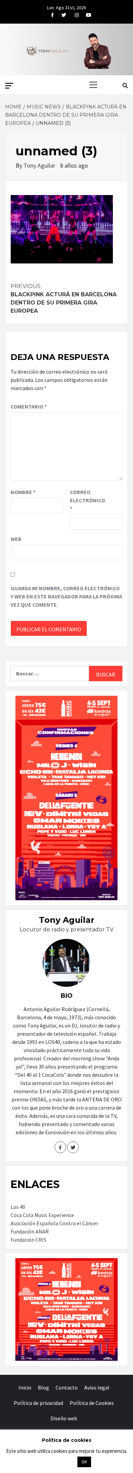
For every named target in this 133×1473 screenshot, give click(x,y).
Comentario (29, 406)
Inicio (24, 1387)
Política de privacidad (38, 1402)
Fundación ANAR (30, 1231)
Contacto (67, 1387)
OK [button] (84, 1462)
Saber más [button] (58, 1461)
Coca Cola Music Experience (42, 1215)
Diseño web (63, 1418)
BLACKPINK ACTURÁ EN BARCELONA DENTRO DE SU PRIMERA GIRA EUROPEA (64, 298)
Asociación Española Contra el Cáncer (54, 1223)
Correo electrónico (87, 500)
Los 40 (18, 1206)
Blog (43, 1387)
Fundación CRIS (28, 1239)
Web (16, 538)
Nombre (23, 492)
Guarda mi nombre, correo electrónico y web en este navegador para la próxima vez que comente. (66, 596)
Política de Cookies (92, 1402)
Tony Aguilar (40, 165)
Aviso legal (96, 1387)
